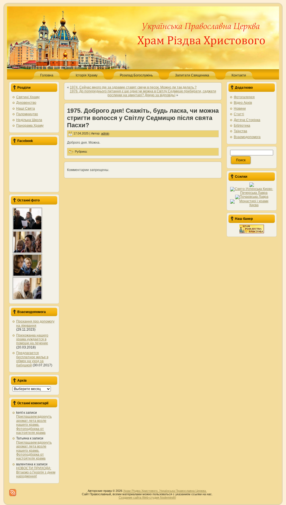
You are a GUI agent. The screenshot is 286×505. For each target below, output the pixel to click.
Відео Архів (243, 103)
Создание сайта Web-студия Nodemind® (147, 497)
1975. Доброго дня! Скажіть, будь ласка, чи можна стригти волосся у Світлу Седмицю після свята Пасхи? (143, 118)
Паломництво (27, 114)
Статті (239, 114)
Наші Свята (25, 108)
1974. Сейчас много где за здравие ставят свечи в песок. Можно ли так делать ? (133, 87)
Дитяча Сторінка (247, 120)
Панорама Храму (30, 126)
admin (105, 133)
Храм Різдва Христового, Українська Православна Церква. (165, 490)
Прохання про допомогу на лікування (35, 323)
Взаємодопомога (247, 137)
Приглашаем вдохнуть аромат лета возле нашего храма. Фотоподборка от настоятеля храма (34, 425)
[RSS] (12, 492)
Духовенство (26, 103)
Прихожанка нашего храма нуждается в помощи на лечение (32, 339)
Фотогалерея (244, 97)
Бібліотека (242, 126)
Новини (240, 108)
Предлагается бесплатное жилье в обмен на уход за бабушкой (32, 359)
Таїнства (240, 131)
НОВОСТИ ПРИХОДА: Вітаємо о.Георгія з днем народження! (35, 472)
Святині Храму (28, 97)
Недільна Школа (29, 120)
